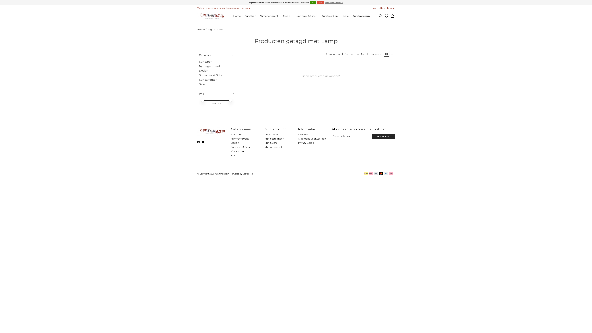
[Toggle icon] (380, 16)
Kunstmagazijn (361, 15)
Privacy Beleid (306, 143)
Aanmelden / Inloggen (383, 8)
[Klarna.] (391, 173)
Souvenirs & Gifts (210, 75)
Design (204, 70)
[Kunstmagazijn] (211, 16)
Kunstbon (250, 15)
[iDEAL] (366, 173)
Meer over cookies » (334, 3)
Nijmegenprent (269, 15)
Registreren (271, 134)
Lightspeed (248, 174)
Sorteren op (352, 54)
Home (237, 15)
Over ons (303, 134)
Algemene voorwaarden (312, 138)
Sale (346, 15)
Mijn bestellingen (274, 138)
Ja (313, 3)
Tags (210, 29)
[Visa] (386, 173)
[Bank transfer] (376, 173)
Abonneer (383, 136)
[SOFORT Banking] (371, 173)
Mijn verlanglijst (273, 147)
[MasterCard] (381, 173)
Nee (320, 3)
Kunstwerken (208, 79)
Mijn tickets (271, 143)
